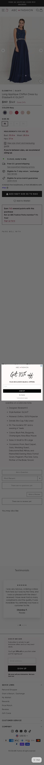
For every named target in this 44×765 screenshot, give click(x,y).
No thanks (22, 395)
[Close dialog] (41, 366)
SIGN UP (22, 391)
